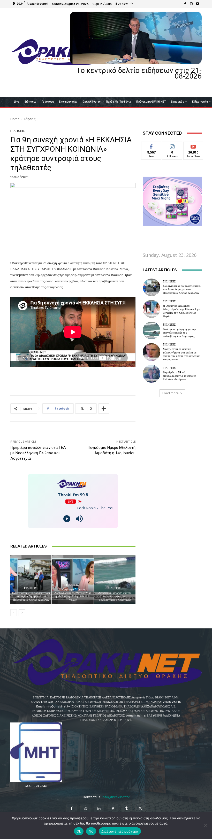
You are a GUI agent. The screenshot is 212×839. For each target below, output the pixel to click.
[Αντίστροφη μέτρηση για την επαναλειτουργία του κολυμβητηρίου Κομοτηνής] (114, 579)
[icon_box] (124, 4)
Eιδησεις (29, 119)
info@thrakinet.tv (116, 797)
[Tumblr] (127, 809)
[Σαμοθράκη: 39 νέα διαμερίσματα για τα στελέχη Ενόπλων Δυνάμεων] (151, 373)
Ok (79, 831)
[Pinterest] (113, 809)
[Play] (67, 518)
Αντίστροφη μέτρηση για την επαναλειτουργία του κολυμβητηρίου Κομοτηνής (114, 596)
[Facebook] (185, 4)
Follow (172, 146)
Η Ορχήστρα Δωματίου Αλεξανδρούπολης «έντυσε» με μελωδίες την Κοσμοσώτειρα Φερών (72, 595)
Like (151, 146)
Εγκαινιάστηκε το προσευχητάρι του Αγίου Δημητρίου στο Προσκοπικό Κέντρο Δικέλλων (31, 596)
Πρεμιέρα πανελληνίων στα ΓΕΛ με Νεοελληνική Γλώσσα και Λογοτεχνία (38, 453)
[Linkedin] (99, 809)
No (91, 831)
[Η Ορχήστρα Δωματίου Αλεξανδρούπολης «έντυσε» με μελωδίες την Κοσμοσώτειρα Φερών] (72, 579)
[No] (205, 825)
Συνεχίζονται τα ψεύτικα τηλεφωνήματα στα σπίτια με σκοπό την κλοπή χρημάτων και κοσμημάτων (181, 354)
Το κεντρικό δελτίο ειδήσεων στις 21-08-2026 (139, 73)
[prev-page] (13, 612)
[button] (196, 102)
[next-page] (22, 612)
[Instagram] (191, 4)
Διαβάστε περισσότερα (119, 831)
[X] (140, 809)
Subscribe (193, 146)
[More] (103, 408)
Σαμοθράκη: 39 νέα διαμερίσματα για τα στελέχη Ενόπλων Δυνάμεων (179, 376)
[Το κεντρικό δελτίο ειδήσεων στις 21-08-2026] (136, 38)
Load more (170, 393)
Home (14, 119)
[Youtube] (197, 4)
